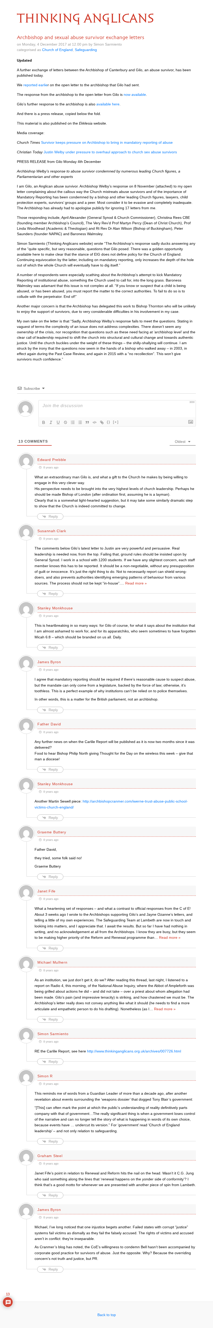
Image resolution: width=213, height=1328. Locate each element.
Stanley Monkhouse (55, 608)
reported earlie (35, 85)
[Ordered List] (72, 422)
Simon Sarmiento (53, 1034)
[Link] (101, 422)
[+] (116, 422)
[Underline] (58, 422)
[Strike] (65, 422)
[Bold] (43, 422)
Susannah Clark (51, 531)
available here (107, 104)
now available (135, 94)
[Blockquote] (87, 422)
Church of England (57, 50)
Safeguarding (86, 50)
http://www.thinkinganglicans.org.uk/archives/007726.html (134, 1051)
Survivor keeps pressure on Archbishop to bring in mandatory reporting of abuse (107, 142)
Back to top (106, 1315)
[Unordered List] (80, 422)
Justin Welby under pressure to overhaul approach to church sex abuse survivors (110, 152)
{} (108, 422)
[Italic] (51, 422)
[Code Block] (94, 422)
